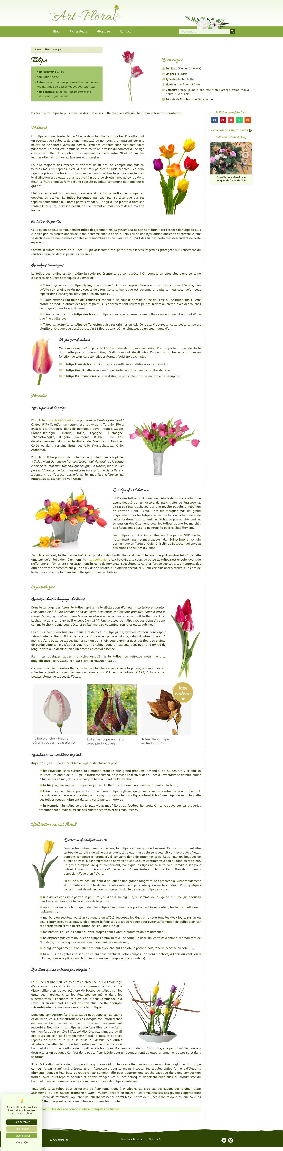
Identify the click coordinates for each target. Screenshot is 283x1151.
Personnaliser (22, 1135)
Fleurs (48, 49)
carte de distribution (60, 420)
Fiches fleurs (78, 31)
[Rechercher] (232, 31)
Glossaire (103, 31)
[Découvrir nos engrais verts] (250, 130)
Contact (125, 31)
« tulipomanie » (98, 559)
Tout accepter (22, 1122)
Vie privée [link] (22, 1142)
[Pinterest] (230, 1140)
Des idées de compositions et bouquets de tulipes (85, 1109)
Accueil (38, 49)
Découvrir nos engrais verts (229, 130)
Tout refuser (22, 1128)
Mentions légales (131, 1139)
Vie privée (155, 1139)
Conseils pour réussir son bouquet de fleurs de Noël (231, 179)
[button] (214, 120)
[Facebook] (223, 1140)
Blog (56, 31)
